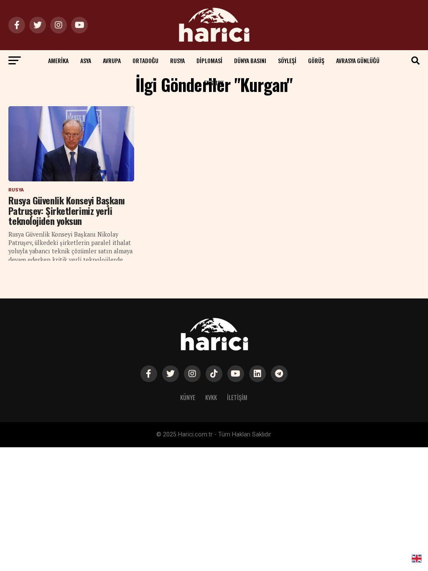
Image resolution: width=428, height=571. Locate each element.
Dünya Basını (250, 60)
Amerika (58, 60)
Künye (187, 397)
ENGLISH (214, 82)
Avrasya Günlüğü (358, 60)
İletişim (237, 397)
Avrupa (112, 60)
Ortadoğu (145, 60)
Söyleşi (287, 60)
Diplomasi (209, 60)
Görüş (316, 60)
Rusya (177, 60)
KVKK (211, 397)
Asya (85, 60)
